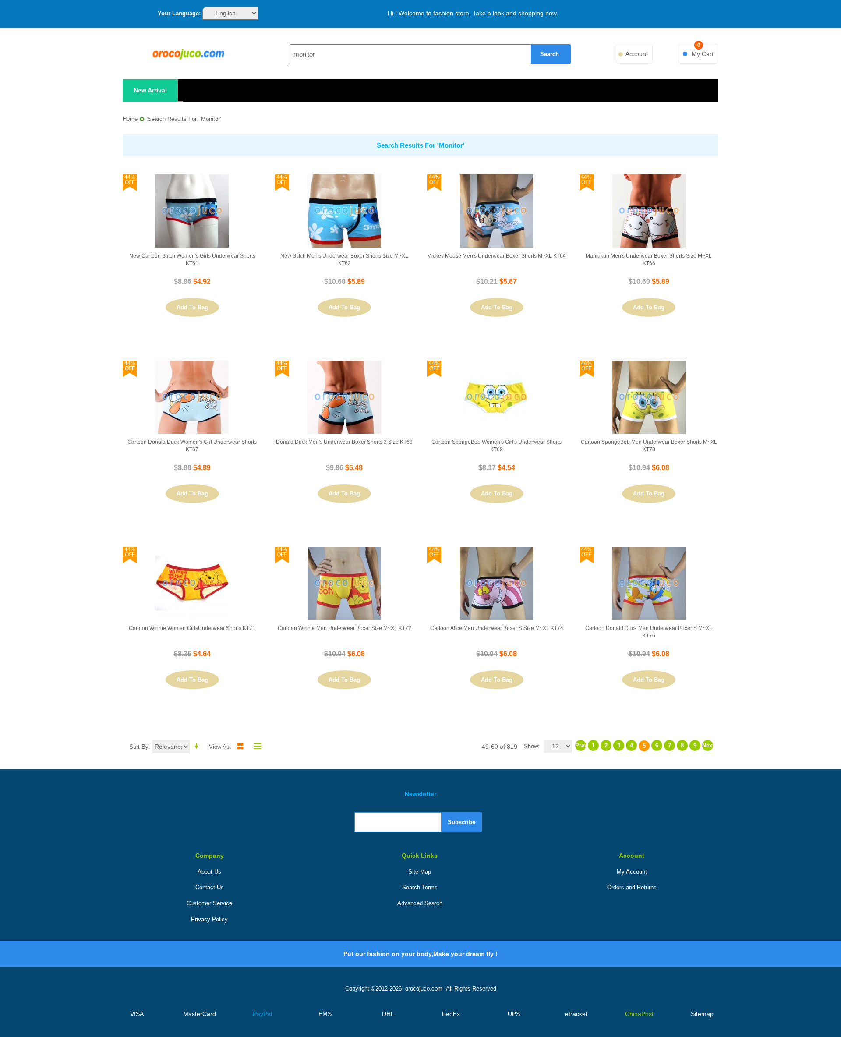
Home (130, 119)
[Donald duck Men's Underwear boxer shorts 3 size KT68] (344, 397)
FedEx (451, 1013)
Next (707, 745)
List (255, 746)
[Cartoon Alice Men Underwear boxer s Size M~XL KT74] (496, 583)
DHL (388, 1013)
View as (219, 746)
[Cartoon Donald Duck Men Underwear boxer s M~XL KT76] (649, 583)
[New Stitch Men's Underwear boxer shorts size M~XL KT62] (344, 211)
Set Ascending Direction (198, 746)
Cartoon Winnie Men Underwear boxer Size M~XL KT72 (344, 628)
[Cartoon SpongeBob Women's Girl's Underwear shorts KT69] (496, 397)
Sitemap (702, 1013)
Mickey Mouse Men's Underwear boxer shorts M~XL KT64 (496, 256)
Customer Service (209, 903)
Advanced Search (419, 903)
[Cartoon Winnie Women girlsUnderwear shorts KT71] (192, 583)
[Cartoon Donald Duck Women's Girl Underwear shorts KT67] (192, 397)
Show (531, 746)
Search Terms (420, 887)
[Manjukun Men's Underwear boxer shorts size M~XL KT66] (649, 211)
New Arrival (150, 90)
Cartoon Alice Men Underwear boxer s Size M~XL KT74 (496, 628)
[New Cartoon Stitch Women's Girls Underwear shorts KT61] (192, 211)
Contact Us (209, 887)
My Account (632, 871)
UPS (514, 1013)
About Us (209, 871)
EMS (325, 1013)
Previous (580, 745)
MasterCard (199, 1013)
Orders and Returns (632, 887)
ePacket (576, 1013)
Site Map (419, 871)
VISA (137, 1013)
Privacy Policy (209, 919)
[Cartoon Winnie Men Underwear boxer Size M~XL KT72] (344, 583)
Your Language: (179, 13)
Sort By (138, 746)
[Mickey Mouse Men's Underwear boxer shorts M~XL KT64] (496, 211)
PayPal (262, 1013)
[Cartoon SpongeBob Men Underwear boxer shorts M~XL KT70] (649, 397)
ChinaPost (639, 1013)
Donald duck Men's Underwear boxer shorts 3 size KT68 (344, 442)
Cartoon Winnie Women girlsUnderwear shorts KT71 (192, 628)
